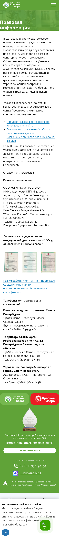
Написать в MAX (30, 473)
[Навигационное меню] (53, 5)
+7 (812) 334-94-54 (33, 466)
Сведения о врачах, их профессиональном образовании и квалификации (25, 288)
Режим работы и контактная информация (29, 280)
